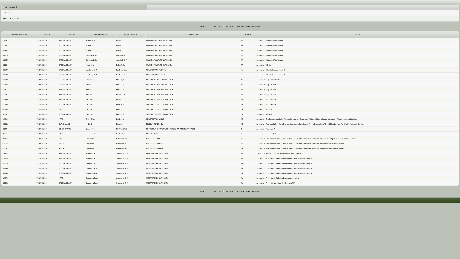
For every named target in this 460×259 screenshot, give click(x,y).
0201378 (5, 50)
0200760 (5, 163)
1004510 (5, 139)
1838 (238, 26)
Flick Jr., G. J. (121, 80)
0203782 (5, 85)
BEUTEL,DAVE (121, 129)
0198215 (5, 124)
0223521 (5, 183)
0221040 (5, 129)
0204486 (5, 168)
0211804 (5, 109)
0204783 (5, 55)
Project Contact (130, 34)
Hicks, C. (119, 124)
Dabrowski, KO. (122, 139)
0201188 (5, 90)
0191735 (5, 153)
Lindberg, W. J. (122, 70)
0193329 (5, 40)
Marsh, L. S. (120, 94)
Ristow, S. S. (121, 40)
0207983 (5, 173)
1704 (226, 26)
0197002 (5, 104)
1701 (215, 26)
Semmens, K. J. (122, 153)
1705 (231, 26)
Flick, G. (119, 109)
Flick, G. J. (120, 85)
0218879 (5, 114)
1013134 (5, 119)
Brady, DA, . (120, 119)
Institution (192, 34)
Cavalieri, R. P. (121, 55)
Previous (202, 26)
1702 (219, 26)
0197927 (5, 45)
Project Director (100, 34)
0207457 (5, 60)
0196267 (5, 158)
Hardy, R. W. (120, 134)
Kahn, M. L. (120, 65)
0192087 (5, 75)
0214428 (5, 94)
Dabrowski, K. (121, 144)
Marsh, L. (119, 99)
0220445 (5, 149)
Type (71, 34)
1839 (242, 26)
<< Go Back (7, 13)
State (247, 34)
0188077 (5, 70)
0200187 (5, 144)
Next (247, 26)
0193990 (5, 80)
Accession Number (17, 34)
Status (46, 34)
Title (355, 34)
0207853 (5, 99)
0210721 (5, 178)
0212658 (5, 134)
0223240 (5, 65)
